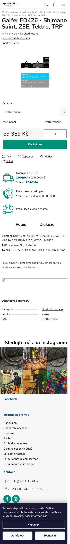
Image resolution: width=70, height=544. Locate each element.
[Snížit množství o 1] (46, 134)
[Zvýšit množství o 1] (63, 134)
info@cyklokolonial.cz (25, 481)
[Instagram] (16, 499)
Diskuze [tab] (47, 224)
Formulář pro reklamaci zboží (21, 459)
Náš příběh (10, 423)
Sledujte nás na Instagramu (36, 342)
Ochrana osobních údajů (17, 449)
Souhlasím (50, 536)
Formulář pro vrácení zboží (19, 464)
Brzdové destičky (52, 309)
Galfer (15, 43)
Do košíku (35, 144)
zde (45, 516)
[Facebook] (7, 499)
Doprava (8, 433)
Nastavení (34, 525)
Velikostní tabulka (14, 454)
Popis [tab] (21, 224)
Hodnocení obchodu (15, 428)
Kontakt (8, 438)
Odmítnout (17, 536)
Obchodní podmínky (15, 443)
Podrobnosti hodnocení (16, 38)
